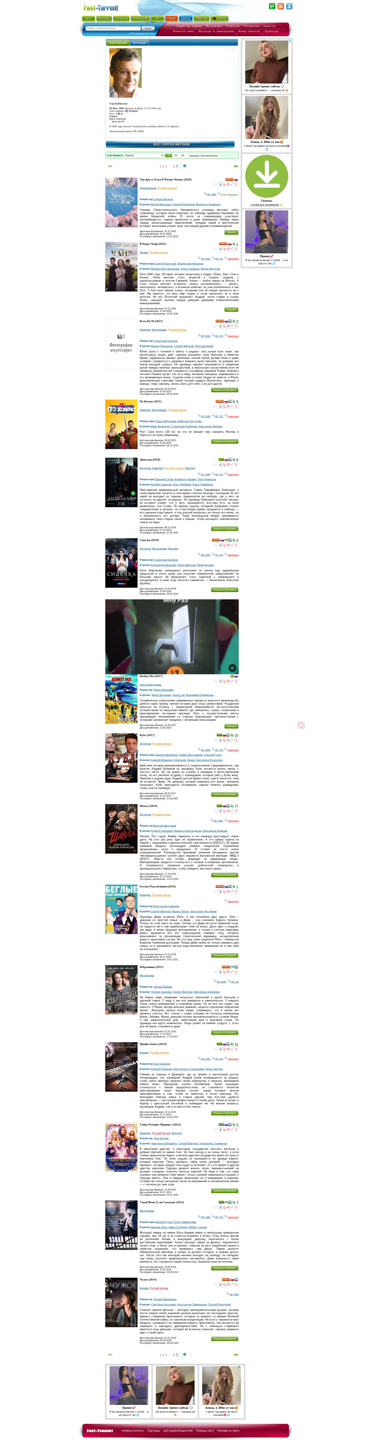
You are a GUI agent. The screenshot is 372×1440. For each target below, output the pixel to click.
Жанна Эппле (180, 911)
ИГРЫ (204, 18)
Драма (144, 252)
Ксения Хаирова (161, 992)
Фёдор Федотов (210, 268)
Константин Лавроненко (192, 1304)
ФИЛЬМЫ (104, 18)
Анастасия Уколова (210, 426)
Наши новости (249, 31)
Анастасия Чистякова (203, 911)
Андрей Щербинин (166, 754)
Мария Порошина (162, 346)
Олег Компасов (207, 479)
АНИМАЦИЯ (140, 18)
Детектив (145, 468)
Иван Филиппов (160, 426)
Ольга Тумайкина (202, 484)
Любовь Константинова (165, 268)
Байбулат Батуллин (189, 421)
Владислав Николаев (190, 263)
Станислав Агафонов (184, 426)
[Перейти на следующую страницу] (236, 166)
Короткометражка (150, 684)
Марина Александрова (188, 830)
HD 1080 (211, 194)
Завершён (233, 258)
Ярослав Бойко (204, 346)
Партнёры (153, 1430)
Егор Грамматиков (185, 1222)
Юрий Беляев (205, 565)
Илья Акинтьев (187, 565)
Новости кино (183, 31)
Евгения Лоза (159, 1227)
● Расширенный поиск (142, 33)
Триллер (190, 468)
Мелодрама (159, 329)
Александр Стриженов (213, 1143)
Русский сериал (167, 188)
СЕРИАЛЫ (121, 18)
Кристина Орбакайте (164, 1143)
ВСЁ (88, 18)
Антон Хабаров (190, 268)
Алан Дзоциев (161, 1063)
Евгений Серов (164, 479)
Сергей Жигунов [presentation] (118, 43)
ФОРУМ (186, 18)
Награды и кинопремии (216, 31)
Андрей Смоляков (162, 830)
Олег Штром (161, 1138)
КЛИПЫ (221, 18)
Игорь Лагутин (214, 1069)
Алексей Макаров (161, 760)
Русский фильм (161, 1133)
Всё (157, 144)
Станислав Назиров (165, 341)
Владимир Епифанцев (200, 695)
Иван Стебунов (178, 1227)
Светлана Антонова (163, 1304)
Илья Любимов (182, 484)
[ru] (236, 180)
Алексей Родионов (183, 204)
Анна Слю (179, 695)
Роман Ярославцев (191, 754)
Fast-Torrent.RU (105, 7)
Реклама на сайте (228, 1430)
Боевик (144, 1052)
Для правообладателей (178, 1430)
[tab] (118, 43)
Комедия (145, 329)
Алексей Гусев (212, 754)
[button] (169, 155)
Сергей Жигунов (163, 199)
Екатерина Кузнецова (209, 760)
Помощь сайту (205, 1430)
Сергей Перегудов (219, 1304)
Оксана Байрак (163, 986)
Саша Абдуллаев (165, 421)
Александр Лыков (184, 760)
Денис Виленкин (164, 689)
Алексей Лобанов (161, 1069)
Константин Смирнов (166, 906)
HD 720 (219, 258)
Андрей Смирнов (161, 484)
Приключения (148, 188)
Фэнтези (177, 1133)
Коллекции (214, 26)
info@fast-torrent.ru (132, 1430)
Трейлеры (272, 31)
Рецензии (233, 26)
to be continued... (230, 194)
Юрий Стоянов (198, 1227)
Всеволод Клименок (208, 204)
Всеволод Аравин (185, 479)
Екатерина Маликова (207, 992)
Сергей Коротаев (165, 263)
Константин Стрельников (188, 1069)
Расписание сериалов (260, 26)
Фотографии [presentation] (139, 43)
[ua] (226, 540)
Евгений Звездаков (164, 825)
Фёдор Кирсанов (161, 204)
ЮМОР (171, 18)
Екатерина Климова (215, 830)
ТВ (157, 18)
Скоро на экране (189, 26)
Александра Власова (163, 565)
